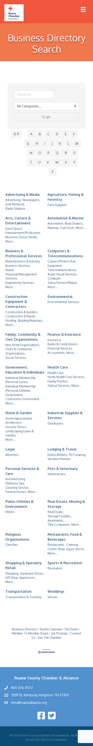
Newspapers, (31, 200)
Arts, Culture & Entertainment (18, 220)
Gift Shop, (11, 577)
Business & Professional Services (23, 253)
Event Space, (14, 228)
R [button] (66, 153)
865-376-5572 (22, 687)
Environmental (60, 296)
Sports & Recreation (65, 563)
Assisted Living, (15, 479)
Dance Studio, (28, 237)
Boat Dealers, (74, 223)
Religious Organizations (17, 537)
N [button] (31, 153)
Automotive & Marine (66, 218)
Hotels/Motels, (58, 455)
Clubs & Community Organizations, (18, 351)
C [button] (48, 134)
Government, (14, 395)
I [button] (44, 143)
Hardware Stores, (32, 573)
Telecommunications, (62, 270)
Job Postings (59, 633)
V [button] (48, 162)
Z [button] (52, 171)
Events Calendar (51, 629)
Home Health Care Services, (66, 377)
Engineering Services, (19, 282)
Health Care (58, 367)
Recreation (55, 568)
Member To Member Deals (30, 633)
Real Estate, (55, 512)
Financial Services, (60, 348)
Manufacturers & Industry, (22, 261)
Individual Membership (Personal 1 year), (20, 380)
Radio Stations (15, 208)
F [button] (74, 134)
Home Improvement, (18, 418)
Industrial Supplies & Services (65, 415)
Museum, (11, 237)
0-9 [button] (16, 134)
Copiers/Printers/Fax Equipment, (62, 263)
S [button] (74, 153)
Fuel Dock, (67, 228)
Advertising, (13, 200)
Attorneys (12, 455)
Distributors (55, 423)
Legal (10, 449)
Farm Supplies (57, 205)
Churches (11, 544)
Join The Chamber (50, 637)
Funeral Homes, (16, 492)
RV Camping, (77, 455)
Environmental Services (63, 302)
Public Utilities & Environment (19, 504)
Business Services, (17, 265)
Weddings (56, 591)
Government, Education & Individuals (24, 369)
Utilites (9, 512)
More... (10, 241)
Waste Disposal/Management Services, (21, 274)
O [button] (39, 153)
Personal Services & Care (22, 471)
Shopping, (12, 573)
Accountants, (56, 353)
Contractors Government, (22, 399)
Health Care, (56, 373)
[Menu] (83, 9)
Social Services (15, 357)
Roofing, (11, 320)
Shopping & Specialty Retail (23, 565)
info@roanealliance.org (29, 702)
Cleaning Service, (17, 487)
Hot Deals (71, 629)
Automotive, (56, 223)
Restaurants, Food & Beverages (65, 537)
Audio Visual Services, (62, 274)
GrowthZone (59, 739)
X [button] (66, 162)
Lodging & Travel (62, 449)
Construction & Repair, (20, 316)
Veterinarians (57, 474)
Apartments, (56, 520)
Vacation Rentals (59, 459)
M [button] (76, 143)
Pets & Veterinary (63, 468)
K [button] (60, 143)
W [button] (57, 162)
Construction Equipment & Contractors (16, 301)
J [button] (52, 143)
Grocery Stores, (16, 427)
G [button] (28, 143)
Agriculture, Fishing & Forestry (66, 197)
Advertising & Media (22, 194)
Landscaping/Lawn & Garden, (19, 433)
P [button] (49, 153)
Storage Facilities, (60, 516)
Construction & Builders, (21, 312)
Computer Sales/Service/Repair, (62, 280)
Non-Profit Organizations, (22, 345)
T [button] (31, 162)
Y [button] (74, 162)
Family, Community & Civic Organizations (22, 337)
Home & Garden (18, 413)
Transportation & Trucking (23, 597)
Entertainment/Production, (23, 233)
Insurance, (55, 340)
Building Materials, (30, 320)
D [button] (57, 134)
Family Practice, (58, 381)
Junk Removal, (15, 204)
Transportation (18, 591)
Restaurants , (56, 544)
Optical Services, (59, 385)
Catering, (72, 544)
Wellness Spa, (15, 483)
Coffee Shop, (56, 549)
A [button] (31, 134)
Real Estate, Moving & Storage (66, 504)
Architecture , (14, 422)
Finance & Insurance (64, 334)
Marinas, (53, 228)
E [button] (66, 134)
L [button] (68, 143)
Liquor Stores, (75, 549)
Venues (53, 597)
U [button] (39, 162)
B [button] (40, 134)
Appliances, (27, 577)
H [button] (36, 143)
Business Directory (24, 629)
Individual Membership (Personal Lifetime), (20, 388)
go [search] (48, 117)
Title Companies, (59, 524)
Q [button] (57, 153)
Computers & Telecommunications (65, 253)
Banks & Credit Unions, (63, 344)
